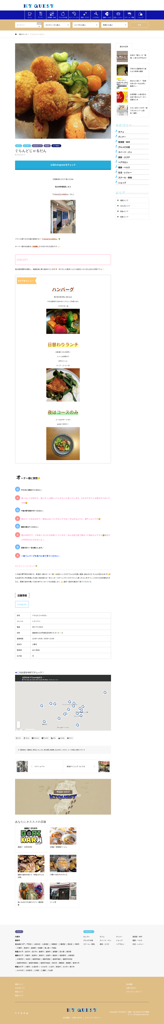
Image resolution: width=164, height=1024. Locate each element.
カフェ (30, 16)
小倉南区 (45, 944)
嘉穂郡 (55, 951)
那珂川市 (76, 963)
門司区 (29, 944)
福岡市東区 (36, 959)
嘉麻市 (48, 951)
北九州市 (58, 750)
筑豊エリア (124, 217)
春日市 (54, 963)
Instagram (22, 604)
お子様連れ (56, 146)
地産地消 (23, 750)
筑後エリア (124, 211)
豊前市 (17, 940)
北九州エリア (37, 146)
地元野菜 (47, 750)
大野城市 (71, 955)
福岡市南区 (57, 959)
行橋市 (17, 936)
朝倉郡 (68, 963)
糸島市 (28, 959)
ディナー (41, 16)
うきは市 (43, 966)
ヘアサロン (96, 16)
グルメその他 (63, 16)
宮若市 (41, 955)
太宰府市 (20, 959)
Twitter (16, 1013)
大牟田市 (29, 970)
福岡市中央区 (68, 959)
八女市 (51, 966)
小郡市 (27, 966)
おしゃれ (40, 750)
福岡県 (52, 750)
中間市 (77, 944)
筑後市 (58, 966)
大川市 (65, 966)
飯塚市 (41, 951)
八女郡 (50, 970)
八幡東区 (54, 944)
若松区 (47, 146)
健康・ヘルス (107, 16)
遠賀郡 (33, 948)
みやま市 (20, 970)
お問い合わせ (131, 988)
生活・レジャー (118, 16)
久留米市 (35, 966)
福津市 (34, 955)
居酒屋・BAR (52, 16)
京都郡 (40, 948)
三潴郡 (43, 970)
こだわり (64, 750)
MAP (60, 633)
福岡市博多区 (22, 963)
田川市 (34, 951)
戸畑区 (54, 948)
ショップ (140, 16)
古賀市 (48, 955)
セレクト (86, 936)
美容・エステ (85, 16)
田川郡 (62, 951)
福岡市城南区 (33, 963)
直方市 (27, 951)
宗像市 (27, 955)
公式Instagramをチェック (63, 164)
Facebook (18, 1013)
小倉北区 (37, 944)
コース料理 (71, 750)
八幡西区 (29, 750)
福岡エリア (124, 200)
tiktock (24, 1013)
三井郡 (36, 970)
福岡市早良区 (45, 963)
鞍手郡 (68, 951)
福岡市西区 (47, 959)
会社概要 (129, 984)
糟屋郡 (61, 963)
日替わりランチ (80, 750)
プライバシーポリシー (134, 991)
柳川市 (72, 966)
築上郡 (47, 948)
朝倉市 (55, 955)
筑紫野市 (63, 955)
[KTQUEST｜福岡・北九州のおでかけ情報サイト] (38, 6)
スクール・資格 (129, 16)
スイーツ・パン (74, 16)
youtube (27, 1013)
